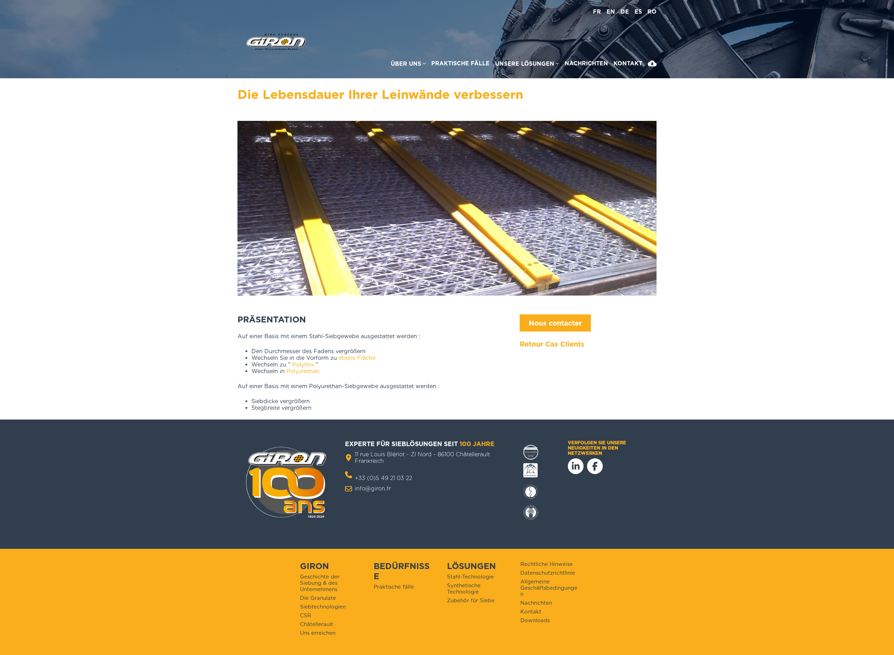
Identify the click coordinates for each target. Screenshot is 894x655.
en (611, 11)
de (625, 11)
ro (652, 11)
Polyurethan (302, 371)
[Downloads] (652, 65)
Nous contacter (555, 323)
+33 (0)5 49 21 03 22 (383, 478)
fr (597, 11)
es (638, 11)
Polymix (303, 364)
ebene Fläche (357, 358)
